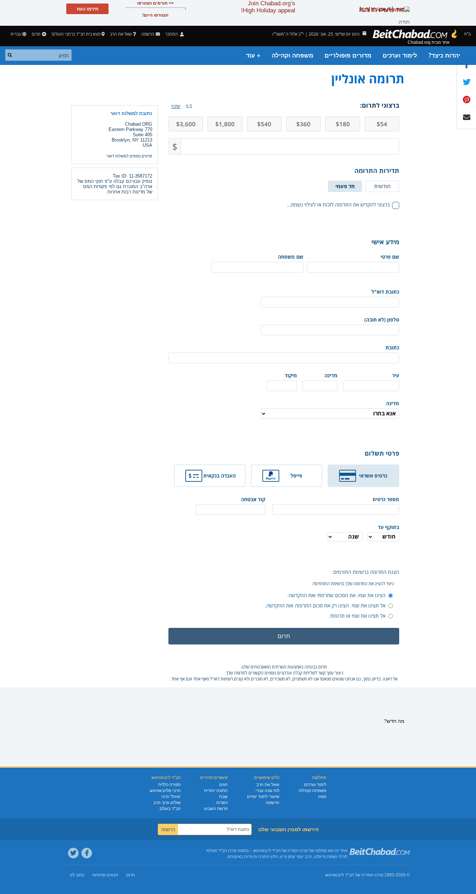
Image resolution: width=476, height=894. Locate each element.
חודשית (382, 186)
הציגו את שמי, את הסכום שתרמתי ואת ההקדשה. (336, 595)
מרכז (379, 874)
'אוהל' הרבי (171, 796)
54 (382, 124)
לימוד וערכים (400, 56)
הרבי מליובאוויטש (165, 790)
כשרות (222, 802)
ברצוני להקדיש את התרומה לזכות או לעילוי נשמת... (338, 204)
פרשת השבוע (216, 808)
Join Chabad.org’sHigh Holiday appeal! (268, 7)
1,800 (225, 124)
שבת (223, 796)
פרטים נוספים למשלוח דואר (129, 156)
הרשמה (272, 802)
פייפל (296, 475)
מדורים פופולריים (347, 56)
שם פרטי (390, 256)
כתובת (392, 347)
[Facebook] (86, 853)
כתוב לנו (77, 874)
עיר (395, 375)
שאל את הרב (121, 34)
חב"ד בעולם (170, 808)
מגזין (322, 796)
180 (343, 124)
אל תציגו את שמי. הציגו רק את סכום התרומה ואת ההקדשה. (325, 605)
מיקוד (291, 375)
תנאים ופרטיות (105, 874)
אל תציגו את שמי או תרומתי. (357, 615)
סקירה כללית (169, 784)
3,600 (186, 124)
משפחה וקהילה (292, 56)
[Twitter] (73, 853)
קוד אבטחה (253, 499)
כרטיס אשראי (373, 475)
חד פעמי (345, 186)
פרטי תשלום (382, 453)
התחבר (172, 34)
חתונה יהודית (216, 790)
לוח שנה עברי (267, 790)
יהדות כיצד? (444, 56)
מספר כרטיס (386, 499)
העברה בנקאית (219, 475)
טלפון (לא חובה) (381, 319)
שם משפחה (290, 256)
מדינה (331, 375)
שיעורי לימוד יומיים (263, 796)
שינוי (175, 106)
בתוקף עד (388, 527)
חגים (223, 784)
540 (264, 124)
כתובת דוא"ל (385, 291)
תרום (36, 34)
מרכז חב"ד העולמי (221, 850)
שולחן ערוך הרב (167, 802)
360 (303, 124)
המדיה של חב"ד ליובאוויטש (349, 874)
